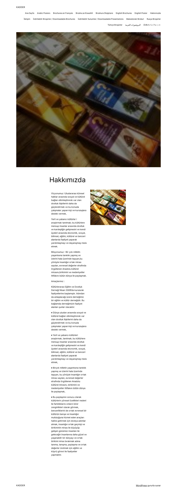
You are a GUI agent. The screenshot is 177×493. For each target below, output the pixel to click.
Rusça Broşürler (154, 19)
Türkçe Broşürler (115, 25)
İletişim (27, 19)
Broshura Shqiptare (104, 13)
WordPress (141, 485)
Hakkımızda (155, 13)
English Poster (141, 13)
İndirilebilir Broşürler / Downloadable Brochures (54, 19)
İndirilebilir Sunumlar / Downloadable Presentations (100, 19)
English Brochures (124, 13)
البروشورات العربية (133, 25)
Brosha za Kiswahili (84, 13)
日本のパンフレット (152, 25)
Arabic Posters (43, 13)
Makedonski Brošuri (135, 19)
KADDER (20, 7)
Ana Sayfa (29, 13)
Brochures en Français (63, 13)
